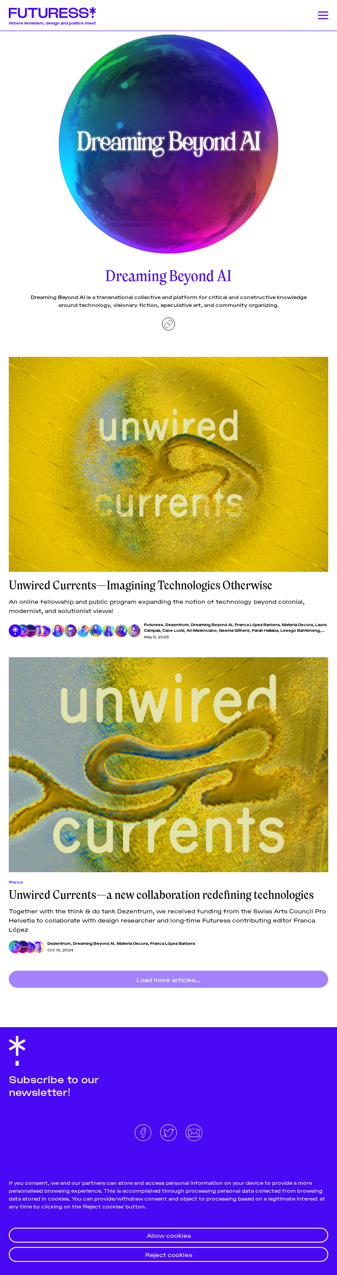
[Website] (168, 324)
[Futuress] (15, 630)
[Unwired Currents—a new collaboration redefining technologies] (168, 764)
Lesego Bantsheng (300, 630)
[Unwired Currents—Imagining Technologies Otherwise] (168, 464)
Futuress (153, 624)
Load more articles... (168, 979)
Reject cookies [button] (168, 1254)
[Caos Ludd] (70, 630)
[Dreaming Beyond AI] (30, 630)
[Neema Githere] (96, 630)
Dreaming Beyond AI (212, 624)
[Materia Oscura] (45, 630)
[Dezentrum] (22, 630)
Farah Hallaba (265, 630)
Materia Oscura (297, 624)
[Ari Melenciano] (83, 630)
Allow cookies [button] (169, 1235)
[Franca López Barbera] (37, 630)
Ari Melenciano (201, 630)
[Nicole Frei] (134, 630)
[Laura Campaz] (57, 630)
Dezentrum (177, 624)
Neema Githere (234, 630)
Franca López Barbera (257, 624)
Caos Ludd (173, 630)
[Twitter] (169, 1131)
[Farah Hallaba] (108, 630)
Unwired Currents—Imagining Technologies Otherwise (140, 585)
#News (16, 882)
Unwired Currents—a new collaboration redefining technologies (161, 895)
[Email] (194, 1131)
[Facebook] (144, 1131)
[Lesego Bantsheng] (121, 630)
